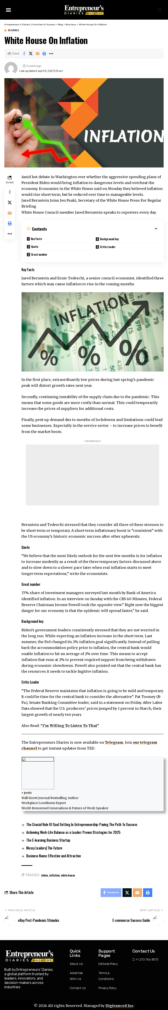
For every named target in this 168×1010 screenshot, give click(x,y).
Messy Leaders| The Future (44, 848)
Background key (109, 238)
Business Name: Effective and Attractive (53, 855)
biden (44, 875)
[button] (8, 10)
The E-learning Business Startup (48, 840)
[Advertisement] (92, 474)
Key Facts (36, 238)
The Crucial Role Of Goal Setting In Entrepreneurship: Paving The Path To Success (81, 824)
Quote (34, 246)
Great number (39, 254)
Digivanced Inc (119, 1005)
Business (13, 30)
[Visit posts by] (11, 68)
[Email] (38, 53)
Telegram (114, 742)
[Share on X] (31, 53)
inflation (54, 875)
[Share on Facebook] (24, 53)
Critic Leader (108, 246)
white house (68, 875)
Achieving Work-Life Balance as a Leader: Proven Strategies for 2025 (73, 832)
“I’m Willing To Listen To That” (69, 725)
